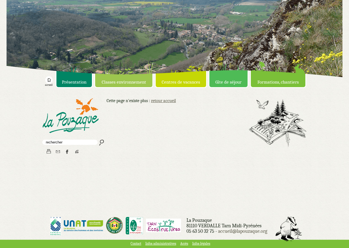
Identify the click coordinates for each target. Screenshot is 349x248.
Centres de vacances (181, 82)
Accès (184, 243)
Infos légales (201, 243)
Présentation (74, 82)
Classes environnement (124, 82)
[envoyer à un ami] (58, 151)
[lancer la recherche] (101, 142)
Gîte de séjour (228, 82)
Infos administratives (160, 243)
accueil (49, 85)
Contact (136, 243)
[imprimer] (48, 151)
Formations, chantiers (278, 82)
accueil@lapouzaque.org (242, 231)
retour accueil (163, 100)
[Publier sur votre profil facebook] (67, 151)
